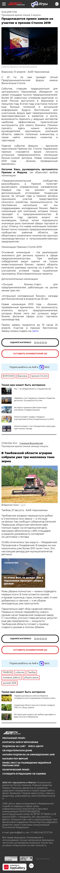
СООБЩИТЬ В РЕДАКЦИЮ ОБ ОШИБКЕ (24, 773)
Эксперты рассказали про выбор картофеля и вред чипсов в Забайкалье (35, 715)
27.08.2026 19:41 (9, 443)
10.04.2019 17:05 (9, 12)
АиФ (23, 505)
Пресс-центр (35, 746)
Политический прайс (16, 769)
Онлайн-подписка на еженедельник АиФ (28, 754)
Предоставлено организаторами (19, 66)
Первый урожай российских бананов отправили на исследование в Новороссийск (34, 697)
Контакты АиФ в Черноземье (20, 742)
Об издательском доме (17, 750)
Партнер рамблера (43, 859)
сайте (35, 331)
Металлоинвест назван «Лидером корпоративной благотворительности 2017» (34, 418)
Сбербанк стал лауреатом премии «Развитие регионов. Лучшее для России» (34, 399)
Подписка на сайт (14, 746)
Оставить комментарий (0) (30, 353)
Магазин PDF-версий (15, 758)
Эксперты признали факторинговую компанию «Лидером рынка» (30, 408)
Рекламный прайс (13, 738)
